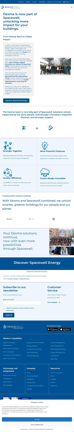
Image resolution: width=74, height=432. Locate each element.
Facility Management (58, 342)
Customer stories (56, 373)
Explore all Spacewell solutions (37, 271)
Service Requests (9, 352)
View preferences (37, 425)
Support (28, 2)
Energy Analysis (32, 346)
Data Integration (32, 352)
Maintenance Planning (58, 349)
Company (31, 368)
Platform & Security (9, 375)
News (28, 373)
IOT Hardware (7, 385)
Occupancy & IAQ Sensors (12, 355)
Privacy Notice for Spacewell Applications (41, 429)
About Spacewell (32, 376)
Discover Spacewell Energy (16, 100)
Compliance (55, 356)
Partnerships (31, 382)
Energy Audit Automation (35, 342)
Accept (37, 419)
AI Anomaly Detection (34, 349)
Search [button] (22, 2)
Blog (52, 376)
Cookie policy (24, 429)
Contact (34, 2)
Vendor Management (58, 352)
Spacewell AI (7, 382)
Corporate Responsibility (35, 386)
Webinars (54, 386)
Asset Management (57, 346)
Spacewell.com (24, 279)
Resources (55, 368)
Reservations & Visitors (10, 348)
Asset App (54, 359)
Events (53, 382)
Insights (53, 379)
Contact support (12, 279)
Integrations (7, 378)
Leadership (30, 379)
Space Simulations (9, 358)
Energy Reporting (33, 356)
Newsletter (42, 2)
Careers (29, 389)
